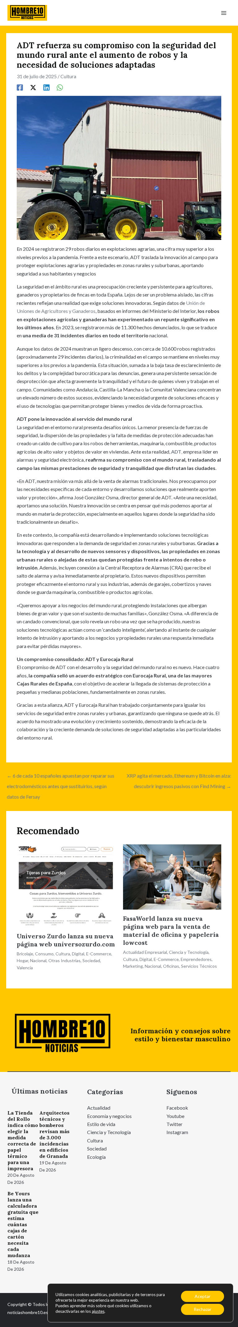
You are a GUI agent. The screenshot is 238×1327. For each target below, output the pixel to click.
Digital (78, 953)
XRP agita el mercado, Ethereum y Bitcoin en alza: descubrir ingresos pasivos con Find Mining (179, 777)
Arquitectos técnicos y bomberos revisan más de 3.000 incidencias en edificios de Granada (54, 1134)
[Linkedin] (46, 87)
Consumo (44, 953)
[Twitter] (33, 87)
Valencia (25, 967)
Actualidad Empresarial (145, 952)
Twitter (174, 1124)
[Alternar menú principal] (224, 13)
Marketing (133, 966)
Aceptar (202, 1296)
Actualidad (98, 1108)
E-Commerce (98, 953)
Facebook (177, 1108)
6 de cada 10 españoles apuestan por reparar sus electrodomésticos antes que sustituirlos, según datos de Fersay (60, 777)
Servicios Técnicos (199, 966)
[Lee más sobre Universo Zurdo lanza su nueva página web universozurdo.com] (66, 885)
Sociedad (91, 960)
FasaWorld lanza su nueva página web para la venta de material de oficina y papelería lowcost (171, 930)
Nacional (38, 960)
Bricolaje (25, 953)
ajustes (98, 1311)
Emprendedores (196, 959)
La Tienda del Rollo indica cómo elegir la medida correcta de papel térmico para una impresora (22, 1140)
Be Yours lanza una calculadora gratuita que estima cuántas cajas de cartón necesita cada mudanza (22, 1224)
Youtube (175, 1116)
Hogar (22, 960)
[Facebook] (20, 87)
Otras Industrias (64, 960)
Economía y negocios (109, 1116)
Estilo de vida (101, 1124)
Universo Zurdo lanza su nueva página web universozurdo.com (66, 940)
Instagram (177, 1132)
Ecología (96, 1157)
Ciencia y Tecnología (189, 952)
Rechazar (202, 1309)
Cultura (68, 76)
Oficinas (171, 966)
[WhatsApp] (60, 87)
